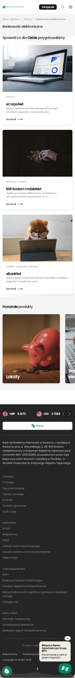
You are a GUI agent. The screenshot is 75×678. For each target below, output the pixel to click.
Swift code (9, 511)
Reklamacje (10, 557)
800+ (6, 574)
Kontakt (7, 500)
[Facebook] (37, 669)
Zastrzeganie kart (14, 569)
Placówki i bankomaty (16, 619)
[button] (63, 7)
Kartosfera (9, 522)
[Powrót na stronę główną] (13, 7)
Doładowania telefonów (18, 624)
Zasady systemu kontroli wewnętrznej (27, 552)
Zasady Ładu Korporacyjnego (21, 546)
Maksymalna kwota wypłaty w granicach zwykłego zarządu (35, 594)
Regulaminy (10, 534)
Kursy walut (10, 613)
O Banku (8, 476)
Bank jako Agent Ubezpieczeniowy (24, 630)
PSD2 (6, 540)
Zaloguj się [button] (48, 7)
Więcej (39, 425)
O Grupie (8, 482)
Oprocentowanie (13, 488)
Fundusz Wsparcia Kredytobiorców (25, 586)
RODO (6, 528)
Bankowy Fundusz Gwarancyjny (22, 580)
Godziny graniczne (14, 505)
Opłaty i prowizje (13, 494)
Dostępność (10, 602)
